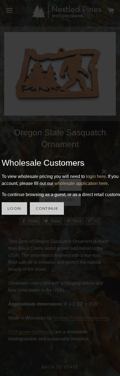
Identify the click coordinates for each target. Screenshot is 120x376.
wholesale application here (81, 183)
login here (96, 176)
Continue (47, 208)
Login (14, 208)
